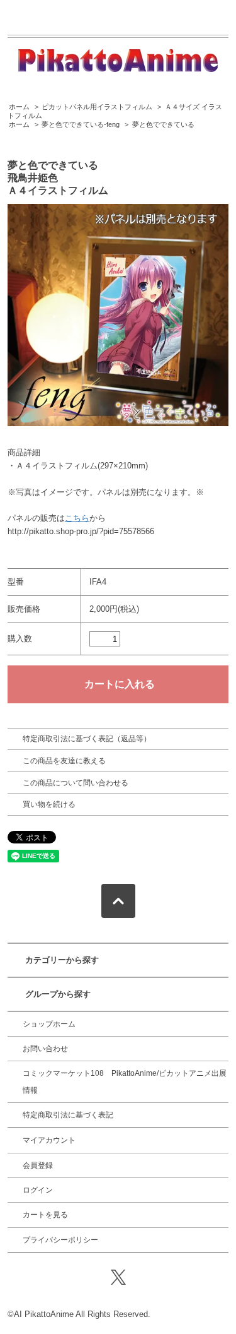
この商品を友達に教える (64, 760)
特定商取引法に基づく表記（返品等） (87, 738)
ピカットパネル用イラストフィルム (97, 106)
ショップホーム (49, 1024)
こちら (77, 518)
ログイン (38, 1190)
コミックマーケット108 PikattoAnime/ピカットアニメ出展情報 (125, 1081)
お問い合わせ (45, 1048)
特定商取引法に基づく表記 (68, 1115)
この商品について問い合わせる (75, 782)
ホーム (19, 106)
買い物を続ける (49, 804)
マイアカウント (49, 1140)
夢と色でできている (163, 124)
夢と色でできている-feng (81, 124)
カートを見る (45, 1214)
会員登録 (38, 1165)
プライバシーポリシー (60, 1240)
